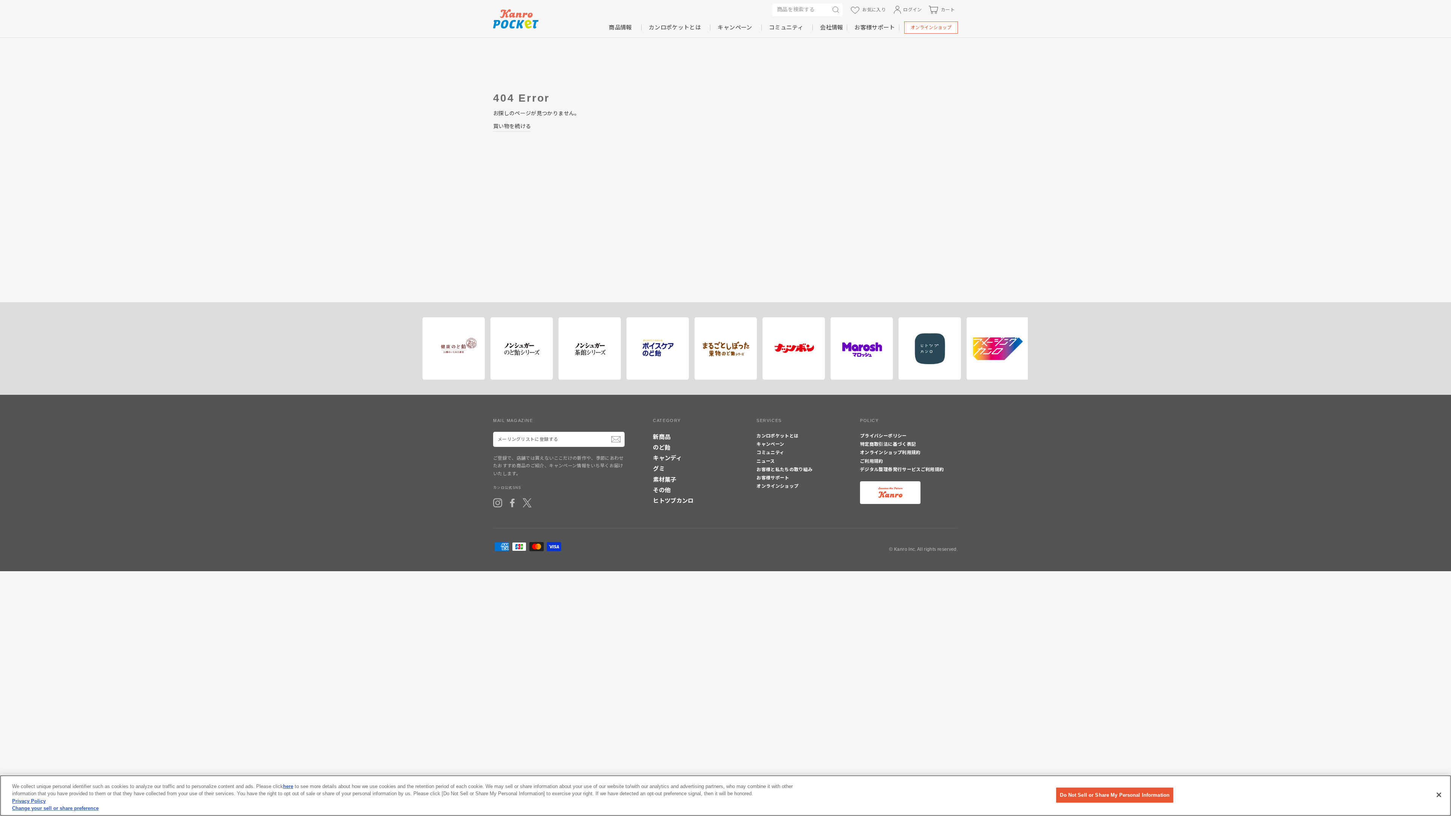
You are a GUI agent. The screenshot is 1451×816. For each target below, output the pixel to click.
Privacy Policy (29, 801)
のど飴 (661, 447)
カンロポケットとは (675, 27)
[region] (725, 795)
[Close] (1439, 795)
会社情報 (831, 27)
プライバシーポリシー (883, 436)
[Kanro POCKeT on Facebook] (512, 502)
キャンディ (667, 458)
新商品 (661, 437)
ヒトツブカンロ (673, 501)
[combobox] (800, 9)
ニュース (765, 461)
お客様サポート (874, 27)
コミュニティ (786, 27)
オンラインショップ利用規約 (890, 452)
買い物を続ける (512, 126)
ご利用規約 (871, 461)
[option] (451, 348)
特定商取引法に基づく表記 (888, 444)
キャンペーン (735, 27)
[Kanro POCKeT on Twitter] (527, 502)
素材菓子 (664, 479)
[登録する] (616, 439)
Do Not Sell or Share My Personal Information (1114, 795)
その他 (661, 490)
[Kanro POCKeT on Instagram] (497, 502)
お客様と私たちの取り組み (784, 469)
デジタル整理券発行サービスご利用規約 (902, 469)
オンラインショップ (931, 27)
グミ (659, 468)
